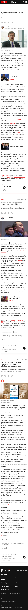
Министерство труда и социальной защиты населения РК (13, 544)
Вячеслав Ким (5, 335)
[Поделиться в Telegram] (5, 22)
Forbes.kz (12, 123)
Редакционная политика (14, 593)
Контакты (3, 593)
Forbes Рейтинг (19, 583)
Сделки (3, 339)
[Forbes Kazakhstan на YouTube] (26, 570)
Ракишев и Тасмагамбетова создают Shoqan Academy (17, 145)
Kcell (15, 332)
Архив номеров (5, 589)
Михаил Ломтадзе (6, 539)
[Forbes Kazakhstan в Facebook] (18, 570)
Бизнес (2, 10)
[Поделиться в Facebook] (2, 22)
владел (20, 260)
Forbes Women (5, 586)
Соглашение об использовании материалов (11, 598)
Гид (8, 504)
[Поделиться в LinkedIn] (12, 22)
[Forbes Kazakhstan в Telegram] (21, 570)
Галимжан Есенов (16, 335)
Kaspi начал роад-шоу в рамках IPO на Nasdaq (18, 75)
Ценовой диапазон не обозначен (13, 79)
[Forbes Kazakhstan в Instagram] (23, 570)
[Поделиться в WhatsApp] (8, 22)
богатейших (10, 176)
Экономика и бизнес (4, 578)
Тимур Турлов (5, 175)
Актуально (4, 574)
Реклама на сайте (5, 596)
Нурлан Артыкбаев (6, 332)
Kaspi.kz (4, 548)
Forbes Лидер (4, 583)
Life (16, 578)
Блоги (16, 586)
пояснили (17, 132)
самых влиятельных (19, 176)
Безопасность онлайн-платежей (8, 601)
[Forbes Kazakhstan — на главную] (14, 2)
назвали (19, 118)
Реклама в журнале (17, 596)
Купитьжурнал (4, 2)
